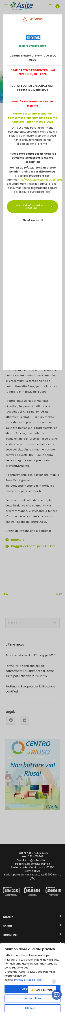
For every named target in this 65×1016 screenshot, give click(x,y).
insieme (32, 105)
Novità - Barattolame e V (29, 101)
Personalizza (32, 998)
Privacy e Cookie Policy (28, 980)
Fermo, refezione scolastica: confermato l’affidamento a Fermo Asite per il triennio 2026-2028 (32, 118)
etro (50, 101)
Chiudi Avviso (31, 220)
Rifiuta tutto (32, 1008)
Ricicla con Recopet (32, 46)
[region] (32, 979)
